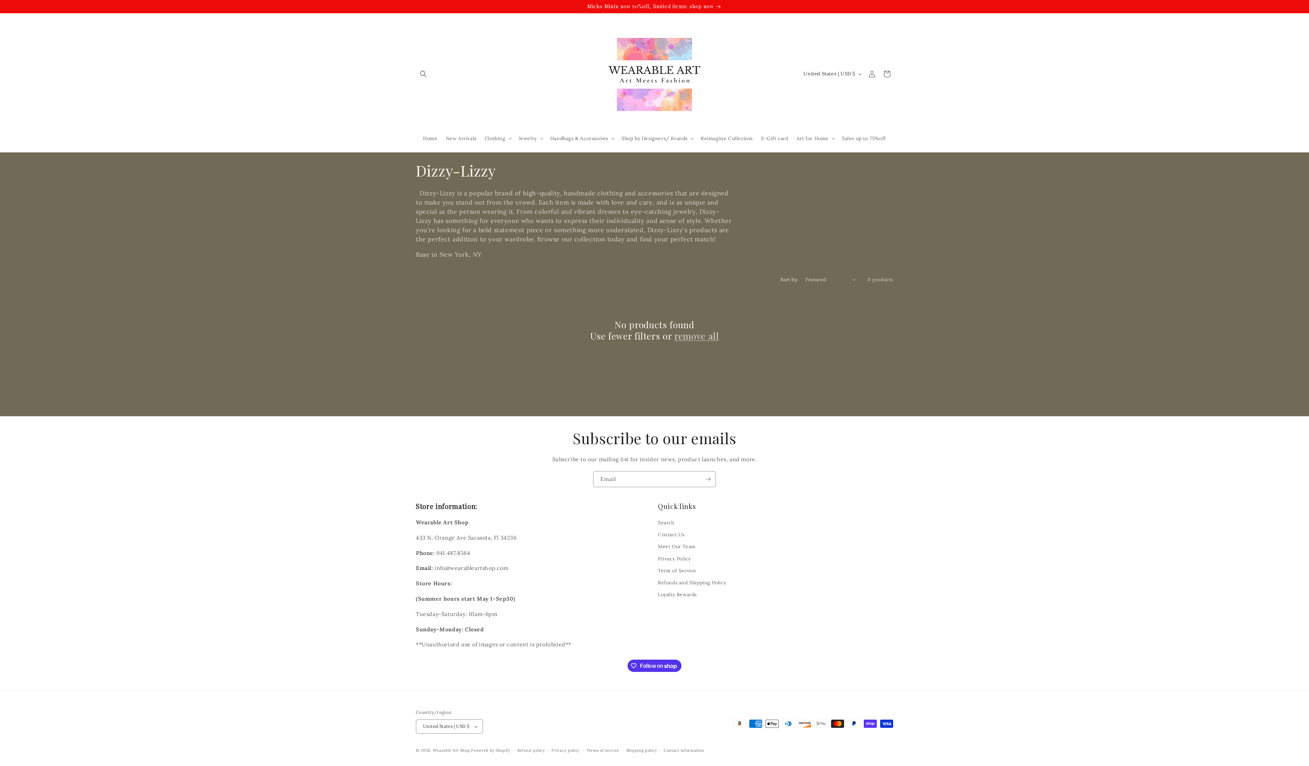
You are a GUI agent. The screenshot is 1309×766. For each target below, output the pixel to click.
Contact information (684, 750)
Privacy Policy (674, 559)
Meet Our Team (677, 546)
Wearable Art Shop (451, 750)
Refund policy (531, 750)
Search (666, 523)
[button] (423, 73)
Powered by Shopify (491, 750)
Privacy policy (566, 750)
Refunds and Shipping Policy (692, 583)
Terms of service (603, 750)
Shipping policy (641, 750)
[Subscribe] (708, 479)
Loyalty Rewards (677, 594)
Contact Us (671, 534)
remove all (696, 336)
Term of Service (677, 571)
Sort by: (789, 279)
